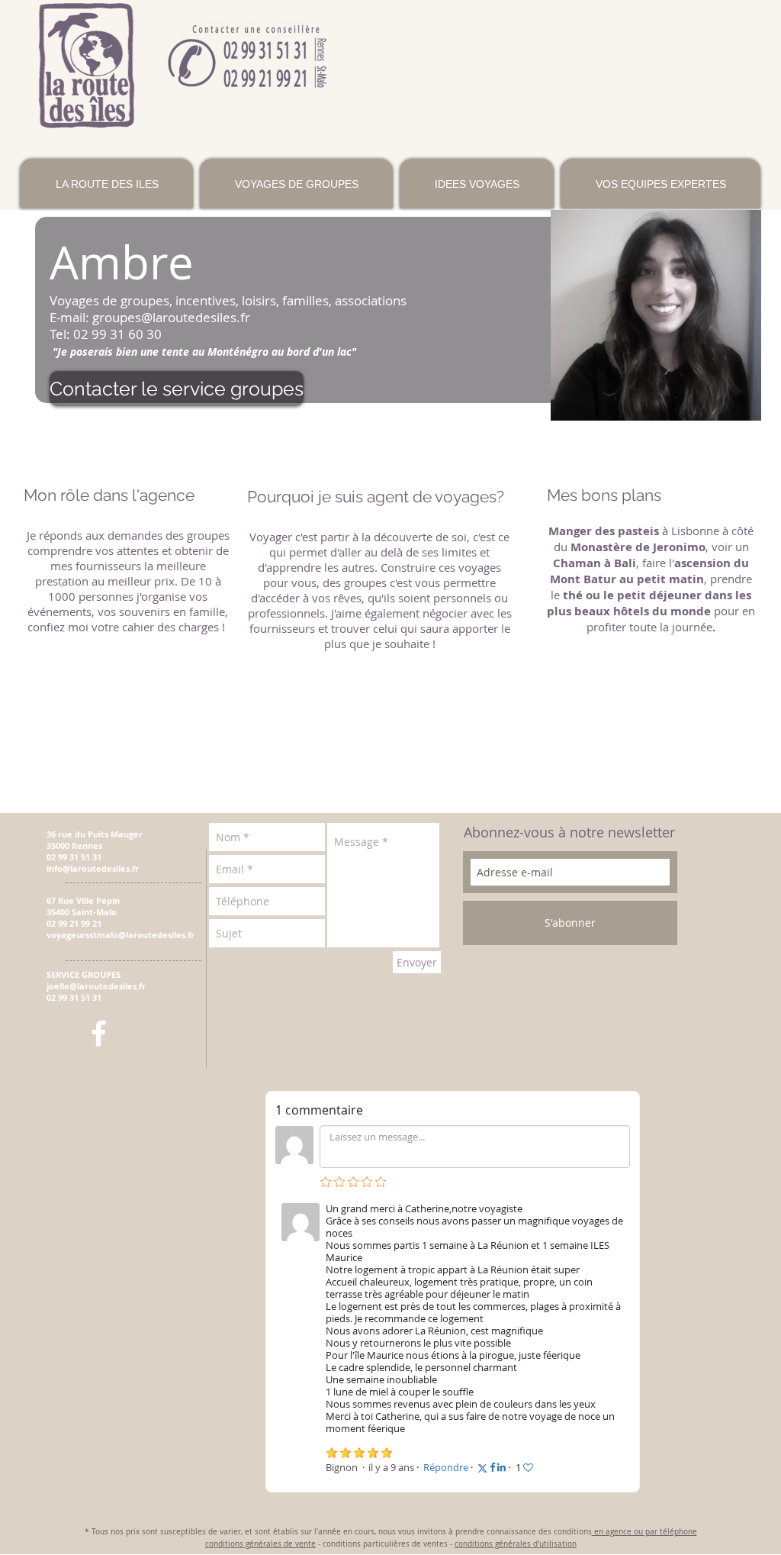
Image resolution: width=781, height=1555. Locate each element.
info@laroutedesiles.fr (93, 868)
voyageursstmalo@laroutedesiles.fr (120, 934)
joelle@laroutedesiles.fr (96, 986)
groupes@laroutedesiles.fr (171, 317)
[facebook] (99, 1033)
